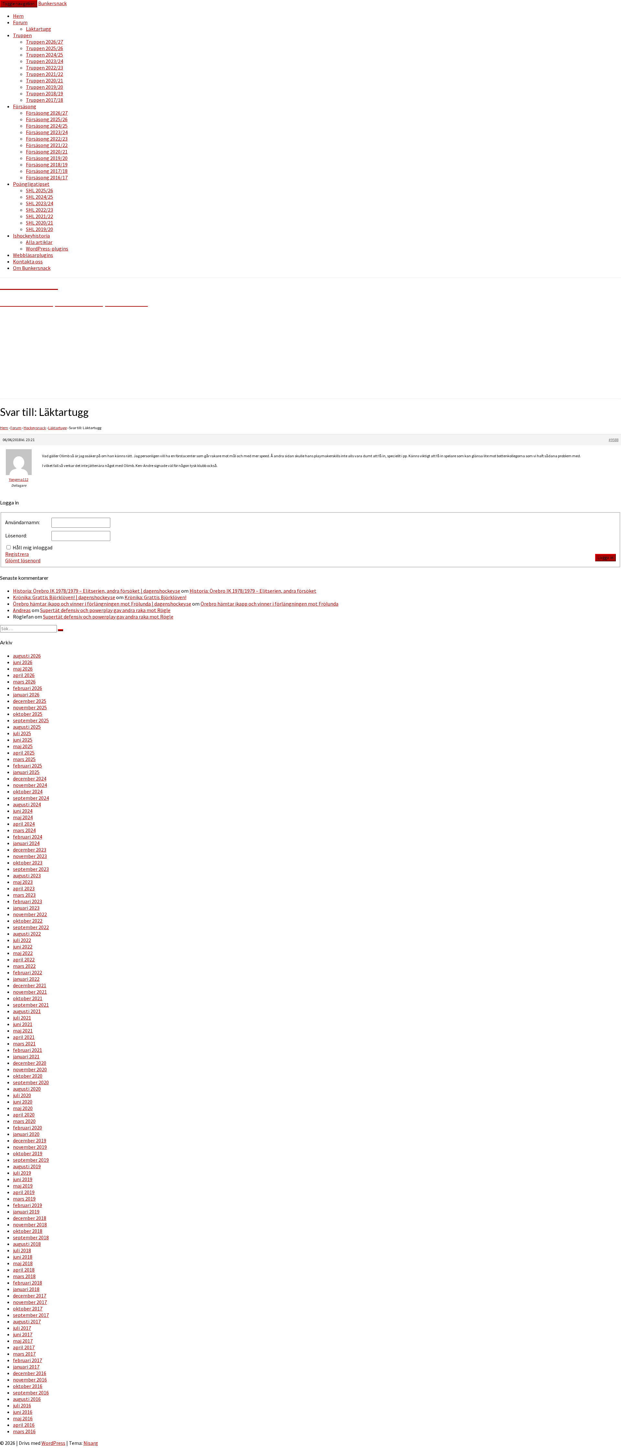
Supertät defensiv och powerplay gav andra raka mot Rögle (105, 610)
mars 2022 (24, 966)
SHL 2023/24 (39, 203)
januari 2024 (26, 843)
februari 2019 (27, 1205)
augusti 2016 (27, 1399)
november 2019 (30, 1147)
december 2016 (29, 1373)
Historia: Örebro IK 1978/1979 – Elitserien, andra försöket (253, 591)
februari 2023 (27, 901)
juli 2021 (22, 1017)
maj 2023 (23, 882)
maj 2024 (23, 817)
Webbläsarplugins (33, 255)
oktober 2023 (27, 862)
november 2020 (30, 1069)
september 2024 (31, 798)
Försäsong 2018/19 (47, 164)
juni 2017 (22, 1334)
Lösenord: (16, 535)
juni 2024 (22, 811)
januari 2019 (26, 1211)
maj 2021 (23, 1030)
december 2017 (29, 1295)
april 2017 (24, 1347)
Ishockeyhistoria (31, 235)
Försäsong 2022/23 (47, 138)
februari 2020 (27, 1127)
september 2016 (31, 1392)
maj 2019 (23, 1185)
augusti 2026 (27, 655)
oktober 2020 (27, 1076)
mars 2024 (24, 830)
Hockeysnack (35, 427)
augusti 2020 (27, 1089)
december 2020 (29, 1063)
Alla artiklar (39, 242)
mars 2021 (24, 1043)
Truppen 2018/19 (44, 93)
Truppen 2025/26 (44, 48)
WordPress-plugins (47, 248)
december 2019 (29, 1140)
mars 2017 (24, 1353)
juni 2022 (22, 946)
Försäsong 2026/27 (47, 113)
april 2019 (24, 1192)
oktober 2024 (27, 791)
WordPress (53, 1443)
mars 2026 (24, 681)
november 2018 (30, 1224)
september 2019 (31, 1160)
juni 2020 (22, 1101)
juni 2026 (22, 662)
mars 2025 (24, 759)
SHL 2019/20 (39, 229)
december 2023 (29, 849)
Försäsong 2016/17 (47, 177)
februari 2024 (27, 836)
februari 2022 (27, 972)
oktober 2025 (27, 714)
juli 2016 (22, 1405)
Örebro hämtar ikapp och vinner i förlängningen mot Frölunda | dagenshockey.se (102, 603)
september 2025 (31, 720)
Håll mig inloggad (32, 547)
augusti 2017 (27, 1321)
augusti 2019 (27, 1166)
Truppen (22, 35)
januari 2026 (26, 694)
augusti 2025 (27, 727)
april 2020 (24, 1114)
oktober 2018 (27, 1231)
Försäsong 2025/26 (47, 119)
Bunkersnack (52, 3)
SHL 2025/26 (39, 190)
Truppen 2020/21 (44, 80)
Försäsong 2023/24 (47, 132)
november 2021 (30, 992)
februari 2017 (27, 1360)
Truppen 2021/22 (44, 74)
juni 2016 (22, 1412)
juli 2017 (22, 1328)
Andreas (22, 610)
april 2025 (24, 752)
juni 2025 (22, 739)
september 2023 (31, 869)
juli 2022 (22, 940)
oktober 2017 (27, 1308)
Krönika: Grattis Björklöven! (155, 597)
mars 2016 (24, 1431)
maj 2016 (23, 1418)
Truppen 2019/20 (44, 87)
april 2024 (24, 824)
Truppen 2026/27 (44, 41)
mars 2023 (24, 895)
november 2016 (30, 1379)
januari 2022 (26, 979)
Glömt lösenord (22, 560)
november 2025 (30, 707)
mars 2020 (24, 1121)
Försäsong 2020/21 (47, 151)
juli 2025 (22, 733)
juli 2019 (22, 1173)
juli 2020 (22, 1095)
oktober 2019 (27, 1153)
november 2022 (30, 914)
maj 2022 (23, 953)
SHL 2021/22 (39, 216)
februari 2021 (27, 1050)
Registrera (17, 554)
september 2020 (31, 1082)
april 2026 (24, 675)
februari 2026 (27, 688)
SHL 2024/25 (39, 197)
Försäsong (24, 106)
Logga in (605, 557)
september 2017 (31, 1315)
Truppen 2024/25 (44, 54)
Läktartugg (38, 29)
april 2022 (24, 959)
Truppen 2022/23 (44, 67)
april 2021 (24, 1037)
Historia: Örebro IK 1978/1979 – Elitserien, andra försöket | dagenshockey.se (96, 591)
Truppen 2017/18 (44, 100)
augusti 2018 (27, 1244)
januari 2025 (26, 772)
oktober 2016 (27, 1386)
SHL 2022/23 (39, 210)
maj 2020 (23, 1108)
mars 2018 (24, 1276)
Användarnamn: (22, 522)
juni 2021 (22, 1024)
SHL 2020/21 (39, 222)
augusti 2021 (27, 1011)
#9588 (613, 439)
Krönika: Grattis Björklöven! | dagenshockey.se (64, 597)
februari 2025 (27, 765)
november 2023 (30, 856)
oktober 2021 (27, 998)
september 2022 (31, 927)
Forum (20, 22)
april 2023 (24, 888)
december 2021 (29, 985)
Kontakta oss (28, 261)
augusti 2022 (27, 933)
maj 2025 (23, 746)
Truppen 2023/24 (44, 61)
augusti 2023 (27, 875)
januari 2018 (26, 1289)
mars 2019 (24, 1198)
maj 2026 (23, 668)
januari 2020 (26, 1134)
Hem (18, 16)
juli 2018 (22, 1250)
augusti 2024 (27, 804)
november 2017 (30, 1302)
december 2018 (29, 1218)
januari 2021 (26, 1056)
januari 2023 (26, 908)
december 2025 (29, 701)
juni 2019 (22, 1179)
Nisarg (90, 1443)
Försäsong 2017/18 (47, 171)
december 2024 (29, 778)
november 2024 (30, 785)
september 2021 (31, 1004)
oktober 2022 (27, 920)
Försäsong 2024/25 (47, 125)
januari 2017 (26, 1366)
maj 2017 (23, 1341)
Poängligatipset (31, 184)
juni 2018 (22, 1257)
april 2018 (24, 1269)
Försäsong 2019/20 (47, 158)
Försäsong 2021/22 (47, 145)
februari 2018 (27, 1282)
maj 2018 (23, 1263)
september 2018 (31, 1237)
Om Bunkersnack (31, 268)
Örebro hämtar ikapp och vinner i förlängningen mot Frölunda (269, 603)
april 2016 (24, 1425)
